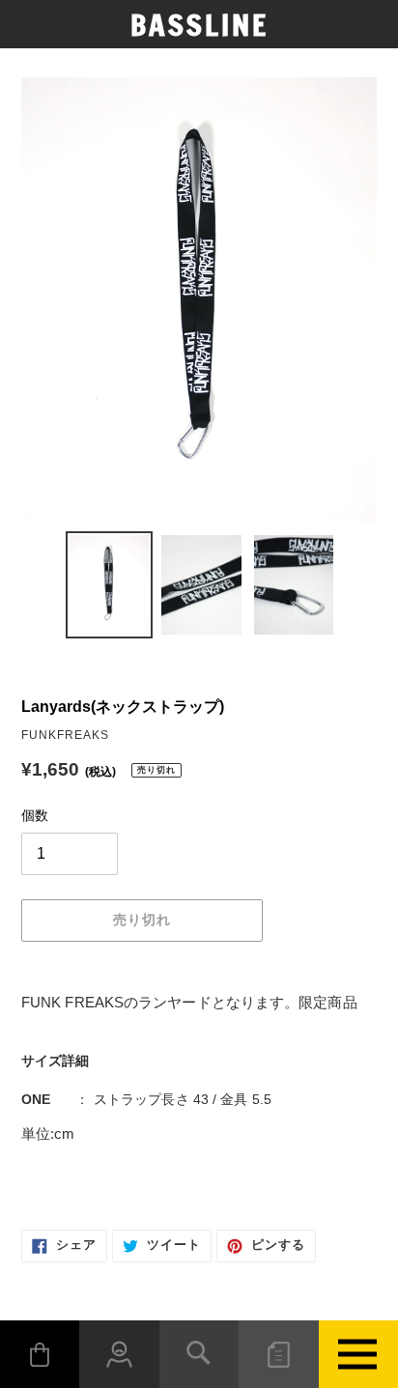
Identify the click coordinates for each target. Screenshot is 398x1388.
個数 (34, 815)
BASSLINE (199, 25)
